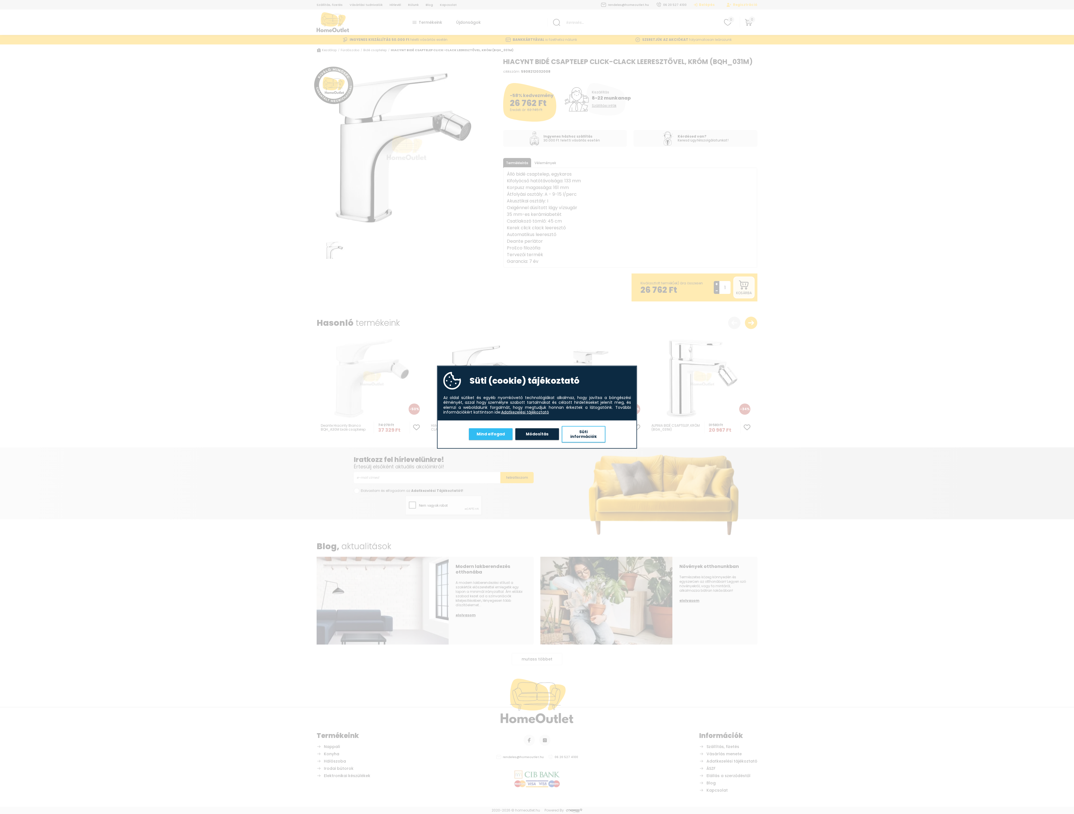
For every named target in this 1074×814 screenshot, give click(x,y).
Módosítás (537, 434)
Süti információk (583, 434)
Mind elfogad (491, 434)
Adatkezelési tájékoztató (525, 412)
